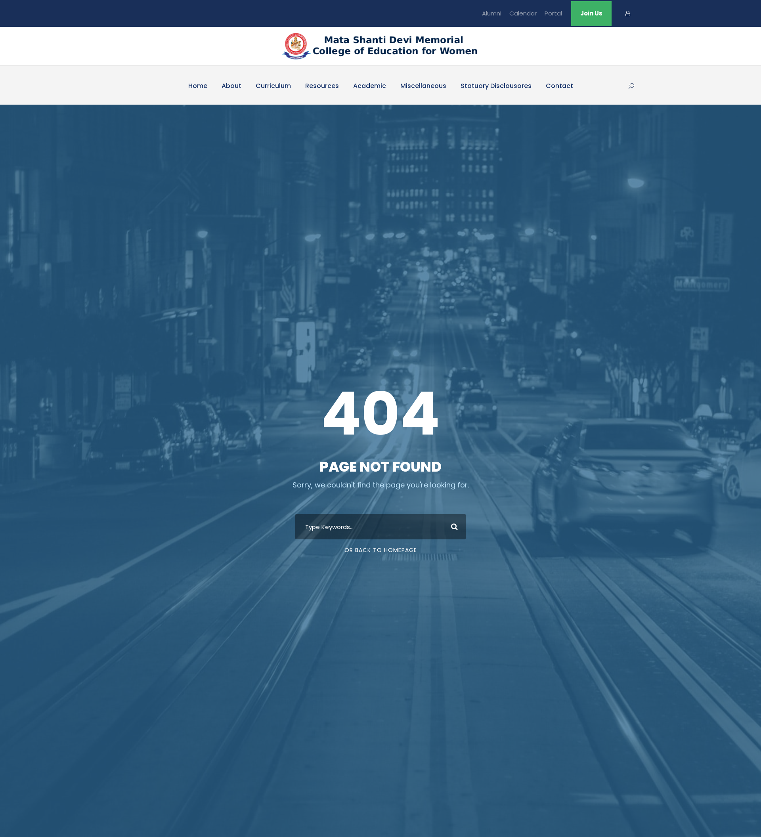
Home (197, 85)
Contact (559, 85)
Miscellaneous (423, 85)
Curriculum (273, 85)
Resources (322, 85)
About (231, 85)
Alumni (491, 13)
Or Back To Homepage (380, 550)
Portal (553, 13)
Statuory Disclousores (496, 85)
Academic (369, 85)
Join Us (591, 13)
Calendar (523, 13)
